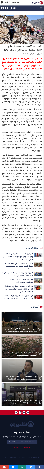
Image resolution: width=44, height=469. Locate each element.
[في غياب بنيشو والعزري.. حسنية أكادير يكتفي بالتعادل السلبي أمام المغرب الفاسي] (38, 287)
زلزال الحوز (9, 69)
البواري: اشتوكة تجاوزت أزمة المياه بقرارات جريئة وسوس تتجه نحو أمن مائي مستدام (18, 257)
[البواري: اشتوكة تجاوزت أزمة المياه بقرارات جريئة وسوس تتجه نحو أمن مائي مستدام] (38, 255)
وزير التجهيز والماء (28, 59)
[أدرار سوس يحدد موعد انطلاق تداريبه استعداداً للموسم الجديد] (38, 274)
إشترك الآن (11, 441)
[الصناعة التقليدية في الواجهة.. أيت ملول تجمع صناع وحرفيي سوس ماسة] (38, 264)
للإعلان (17, 447)
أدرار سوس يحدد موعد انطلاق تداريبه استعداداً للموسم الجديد (17, 274)
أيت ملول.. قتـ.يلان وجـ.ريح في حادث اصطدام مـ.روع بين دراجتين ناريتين (18, 297)
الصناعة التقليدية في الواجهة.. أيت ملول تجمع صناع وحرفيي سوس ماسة (18, 266)
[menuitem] (26, 447)
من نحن (27, 447)
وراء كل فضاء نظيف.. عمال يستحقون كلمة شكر (21, 281)
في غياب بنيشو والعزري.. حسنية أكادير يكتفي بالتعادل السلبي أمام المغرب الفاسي (19, 289)
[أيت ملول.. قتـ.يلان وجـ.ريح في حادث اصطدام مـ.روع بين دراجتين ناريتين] (38, 297)
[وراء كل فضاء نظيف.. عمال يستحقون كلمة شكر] (38, 280)
